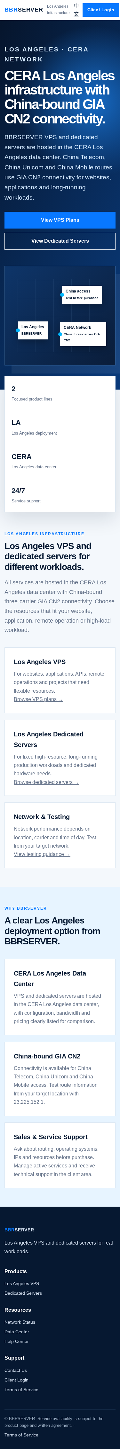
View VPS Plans (60, 220)
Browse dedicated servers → (46, 782)
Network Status (19, 1322)
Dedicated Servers (23, 1293)
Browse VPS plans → (38, 699)
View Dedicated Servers (60, 241)
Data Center (16, 1331)
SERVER (23, 9)
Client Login (100, 9)
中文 (76, 10)
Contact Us (15, 1370)
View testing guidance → (42, 854)
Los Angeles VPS (21, 1283)
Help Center (16, 1341)
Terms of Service (21, 1389)
